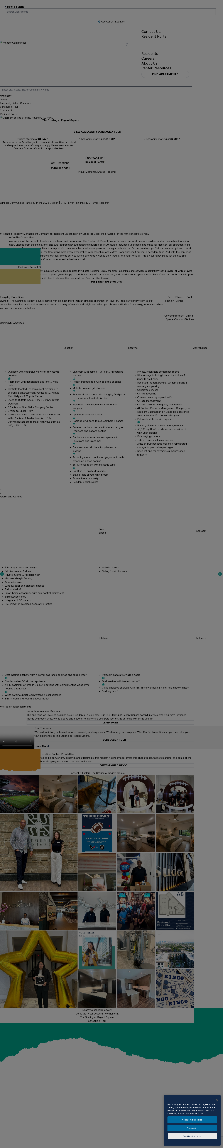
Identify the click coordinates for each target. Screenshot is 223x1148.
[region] (192, 1120)
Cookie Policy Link (194, 1113)
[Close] (216, 1100)
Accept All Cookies (192, 1120)
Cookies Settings (192, 1136)
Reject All (192, 1128)
